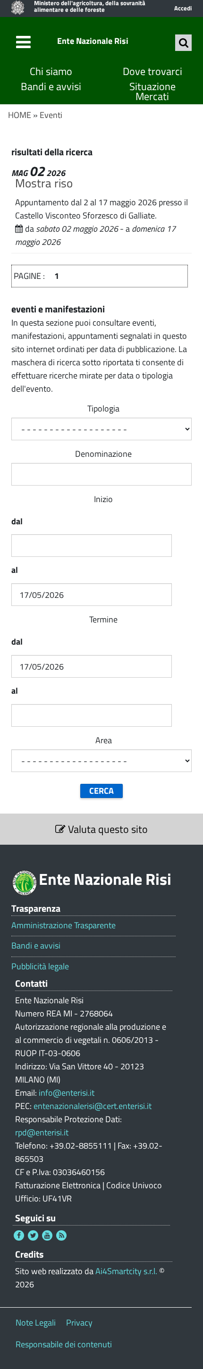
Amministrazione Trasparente (63, 925)
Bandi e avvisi (51, 86)
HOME (19, 115)
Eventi (51, 115)
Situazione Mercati (152, 91)
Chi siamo (51, 71)
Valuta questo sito (107, 829)
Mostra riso (44, 183)
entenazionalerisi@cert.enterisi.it (93, 1106)
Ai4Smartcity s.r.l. (126, 1271)
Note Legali (36, 1322)
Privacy (79, 1322)
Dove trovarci (152, 71)
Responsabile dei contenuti (64, 1344)
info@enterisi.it (66, 1092)
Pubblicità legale (40, 966)
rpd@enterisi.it (41, 1132)
